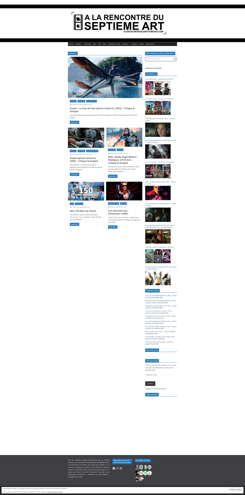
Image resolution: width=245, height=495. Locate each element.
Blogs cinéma (150, 44)
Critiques (77, 44)
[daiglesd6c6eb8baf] (141, 467)
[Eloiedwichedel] (137, 479)
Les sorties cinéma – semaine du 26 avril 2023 (159, 162)
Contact (141, 44)
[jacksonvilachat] (137, 473)
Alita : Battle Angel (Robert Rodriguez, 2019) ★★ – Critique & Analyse (122, 159)
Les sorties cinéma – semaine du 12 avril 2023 (159, 99)
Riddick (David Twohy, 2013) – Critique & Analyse (160, 331)
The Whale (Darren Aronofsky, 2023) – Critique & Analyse (160, 119)
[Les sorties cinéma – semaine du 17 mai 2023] (158, 256)
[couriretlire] (141, 479)
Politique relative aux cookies (55, 492)
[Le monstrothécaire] (149, 473)
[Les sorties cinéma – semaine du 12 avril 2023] (158, 108)
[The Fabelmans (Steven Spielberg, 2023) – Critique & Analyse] (158, 215)
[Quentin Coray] (149, 467)
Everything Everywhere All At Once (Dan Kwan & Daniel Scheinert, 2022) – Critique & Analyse (160, 226)
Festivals (125, 44)
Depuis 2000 (81, 101)
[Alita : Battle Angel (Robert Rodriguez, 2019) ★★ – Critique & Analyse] (124, 137)
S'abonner (150, 383)
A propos (134, 44)
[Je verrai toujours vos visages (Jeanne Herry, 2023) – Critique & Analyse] (158, 278)
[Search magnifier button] (174, 59)
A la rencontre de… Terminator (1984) (118, 212)
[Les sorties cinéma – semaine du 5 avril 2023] (158, 88)
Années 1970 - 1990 (113, 203)
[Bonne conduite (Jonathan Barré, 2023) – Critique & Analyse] (158, 193)
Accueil (71, 44)
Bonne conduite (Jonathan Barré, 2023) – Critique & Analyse (160, 183)
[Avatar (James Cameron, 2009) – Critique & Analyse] (86, 138)
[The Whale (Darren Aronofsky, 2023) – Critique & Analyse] (158, 130)
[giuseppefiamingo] (137, 467)
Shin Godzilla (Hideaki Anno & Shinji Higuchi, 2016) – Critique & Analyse (160, 141)
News (105, 44)
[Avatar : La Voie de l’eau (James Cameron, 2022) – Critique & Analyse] (105, 77)
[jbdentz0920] (145, 473)
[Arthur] (141, 473)
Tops (99, 44)
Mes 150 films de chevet (83, 210)
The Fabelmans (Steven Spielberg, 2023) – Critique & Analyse (160, 205)
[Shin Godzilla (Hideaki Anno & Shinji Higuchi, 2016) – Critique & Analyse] (158, 151)
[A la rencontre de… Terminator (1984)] (124, 191)
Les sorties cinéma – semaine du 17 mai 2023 (159, 247)
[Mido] (145, 467)
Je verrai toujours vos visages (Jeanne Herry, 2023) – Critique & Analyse (160, 268)
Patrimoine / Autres (92, 151)
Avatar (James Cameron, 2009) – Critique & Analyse (84, 159)
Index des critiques (153, 68)
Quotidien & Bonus (114, 44)
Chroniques (87, 44)
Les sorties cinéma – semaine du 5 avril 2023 (159, 79)
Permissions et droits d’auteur (98, 474)
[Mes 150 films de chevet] (86, 191)
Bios (94, 44)
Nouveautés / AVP (91, 101)
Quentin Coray (88, 104)
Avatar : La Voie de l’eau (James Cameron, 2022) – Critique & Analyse (102, 110)
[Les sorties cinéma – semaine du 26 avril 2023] (158, 171)
